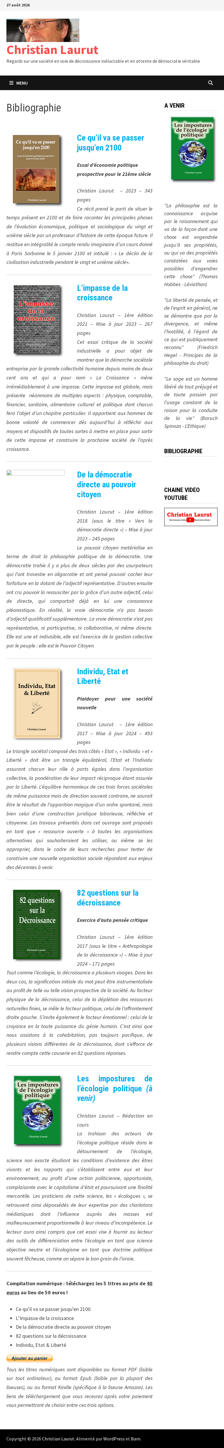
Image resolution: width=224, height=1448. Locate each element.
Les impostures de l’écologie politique (115, 1088)
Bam (135, 1439)
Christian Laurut (52, 49)
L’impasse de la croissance (102, 293)
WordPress (114, 1439)
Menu (22, 83)
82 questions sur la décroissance (108, 898)
